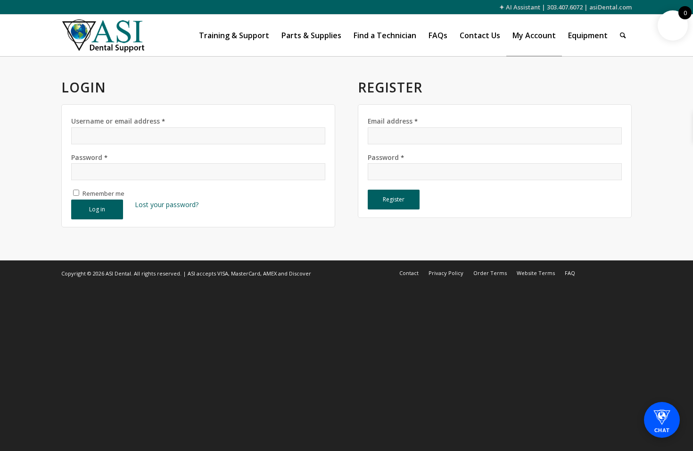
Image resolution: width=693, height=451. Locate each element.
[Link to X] (596, 273)
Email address (393, 121)
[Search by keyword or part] (623, 35)
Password (89, 157)
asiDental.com (610, 7)
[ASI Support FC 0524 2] (103, 35)
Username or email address (118, 121)
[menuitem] (234, 35)
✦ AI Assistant (519, 7)
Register (393, 199)
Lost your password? (166, 204)
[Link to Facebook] (610, 273)
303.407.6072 (565, 7)
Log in (97, 209)
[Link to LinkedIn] (625, 273)
